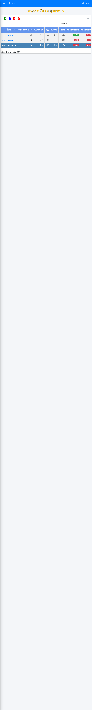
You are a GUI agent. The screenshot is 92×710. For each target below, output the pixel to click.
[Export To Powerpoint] (14, 18)
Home (13, 3)
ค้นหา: (64, 23)
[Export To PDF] (19, 18)
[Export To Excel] (5, 18)
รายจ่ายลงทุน (7, 40)
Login (86, 3)
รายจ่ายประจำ (8, 35)
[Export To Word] (10, 18)
